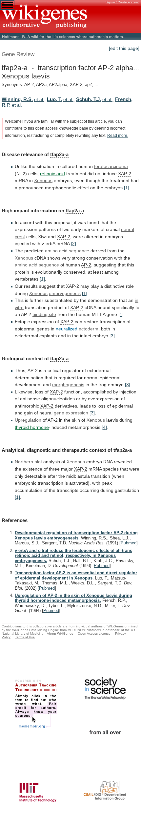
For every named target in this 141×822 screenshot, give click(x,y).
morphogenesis (68, 384)
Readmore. (117, 135)
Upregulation (28, 420)
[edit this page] (124, 48)
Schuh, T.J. (88, 99)
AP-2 (86, 264)
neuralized (66, 328)
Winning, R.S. (17, 99)
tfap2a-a (59, 154)
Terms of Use (25, 637)
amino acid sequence (67, 250)
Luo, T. (54, 99)
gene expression (71, 412)
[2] (73, 243)
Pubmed (128, 542)
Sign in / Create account (122, 2)
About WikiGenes (60, 633)
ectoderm (88, 328)
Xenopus (43, 180)
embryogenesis (65, 293)
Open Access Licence (94, 633)
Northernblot (28, 461)
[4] (104, 427)
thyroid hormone (32, 427)
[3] (112, 335)
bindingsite (44, 314)
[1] (126, 187)
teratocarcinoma (111, 166)
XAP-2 (124, 173)
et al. (39, 99)
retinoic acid (52, 173)
